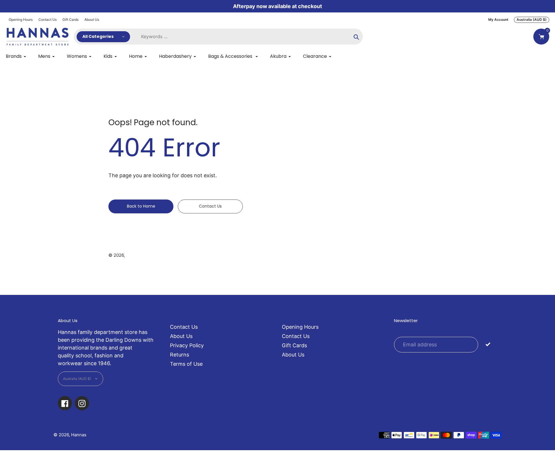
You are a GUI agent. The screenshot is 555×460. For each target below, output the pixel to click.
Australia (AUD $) (532, 19)
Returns (179, 355)
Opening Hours (21, 19)
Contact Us (47, 19)
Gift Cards (70, 19)
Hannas (133, 255)
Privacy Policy (187, 345)
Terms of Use (186, 364)
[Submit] (488, 344)
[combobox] (249, 37)
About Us (91, 19)
